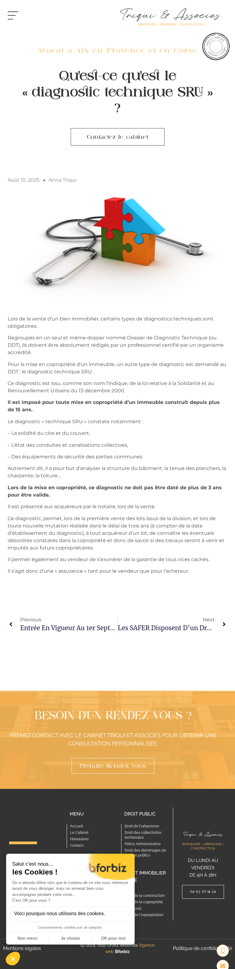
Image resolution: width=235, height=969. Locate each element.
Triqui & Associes (203, 834)
